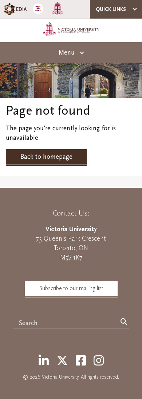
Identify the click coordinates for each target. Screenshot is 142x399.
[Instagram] (99, 361)
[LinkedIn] (44, 361)
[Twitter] (62, 361)
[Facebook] (81, 361)
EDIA (21, 9)
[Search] (123, 322)
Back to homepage (46, 157)
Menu (67, 52)
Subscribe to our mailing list (71, 288)
